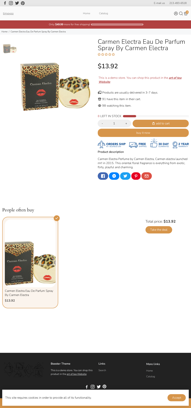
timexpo (8, 13)
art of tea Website (77, 374)
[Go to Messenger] (114, 176)
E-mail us (159, 3)
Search (102, 370)
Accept (176, 398)
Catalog (103, 13)
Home (86, 13)
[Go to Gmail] (146, 176)
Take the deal (158, 230)
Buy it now (143, 133)
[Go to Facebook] (5, 3)
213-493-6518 (178, 3)
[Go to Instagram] (11, 3)
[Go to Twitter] (17, 3)
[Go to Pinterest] (23, 3)
